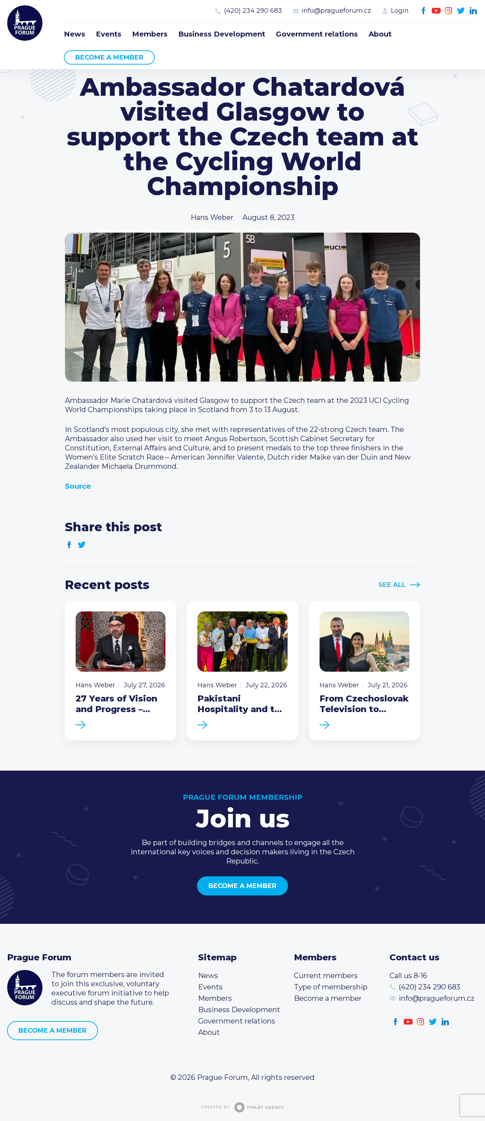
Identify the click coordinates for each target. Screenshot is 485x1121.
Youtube (436, 10)
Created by (215, 1107)
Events (108, 34)
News (74, 34)
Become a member (109, 57)
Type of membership (330, 987)
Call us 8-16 (408, 975)
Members (150, 34)
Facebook (423, 10)
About (380, 34)
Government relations (317, 34)
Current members (326, 975)
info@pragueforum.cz (336, 11)
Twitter (461, 10)
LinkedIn (473, 10)
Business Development (221, 34)
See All (392, 585)
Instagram (448, 10)
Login (400, 11)
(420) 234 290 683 (253, 11)
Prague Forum (25, 23)
